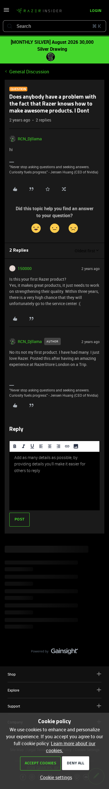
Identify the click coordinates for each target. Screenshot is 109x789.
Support (14, 706)
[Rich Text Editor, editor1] (54, 481)
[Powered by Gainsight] (54, 652)
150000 (25, 268)
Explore (13, 690)
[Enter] (9, 26)
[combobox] (54, 26)
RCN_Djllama (30, 139)
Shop (12, 674)
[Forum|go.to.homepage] (39, 11)
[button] (6, 11)
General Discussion (29, 71)
